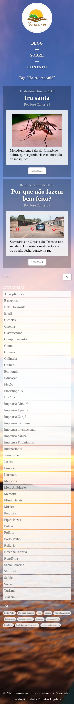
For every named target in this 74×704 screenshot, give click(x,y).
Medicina (10, 481)
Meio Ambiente (15, 487)
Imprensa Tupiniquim (19, 442)
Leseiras (39, 619)
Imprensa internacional (20, 429)
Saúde (8, 578)
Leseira (9, 468)
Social (8, 584)
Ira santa (37, 97)
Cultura (9, 365)
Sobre (37, 55)
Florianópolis (13, 391)
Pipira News (12, 520)
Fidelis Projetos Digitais (44, 699)
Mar (39, 613)
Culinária (10, 358)
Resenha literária (15, 552)
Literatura (10, 474)
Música (9, 507)
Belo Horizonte (14, 307)
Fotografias (10, 619)
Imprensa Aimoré (16, 403)
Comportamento (15, 339)
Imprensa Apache (16, 410)
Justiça (8, 461)
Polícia (9, 526)
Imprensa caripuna (26, 613)
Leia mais (37, 170)
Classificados (13, 333)
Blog (37, 43)
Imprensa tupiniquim (51, 625)
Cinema (9, 326)
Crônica (9, 352)
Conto (8, 346)
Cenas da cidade (25, 619)
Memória (10, 494)
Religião (10, 545)
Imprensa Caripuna (17, 423)
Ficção (8, 384)
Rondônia (11, 558)
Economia (11, 371)
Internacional (13, 449)
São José (10, 571)
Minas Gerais (13, 500)
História (9, 397)
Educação (11, 378)
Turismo (10, 590)
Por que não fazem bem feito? (37, 195)
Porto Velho (12, 539)
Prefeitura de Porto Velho (27, 625)
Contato (37, 67)
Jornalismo (11, 455)
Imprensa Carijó (15, 417)
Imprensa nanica (15, 436)
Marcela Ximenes (62, 613)
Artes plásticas (14, 294)
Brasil (8, 313)
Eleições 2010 (53, 619)
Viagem (9, 597)
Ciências (10, 320)
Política (9, 532)
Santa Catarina (14, 565)
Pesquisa (10, 513)
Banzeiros (11, 300)
